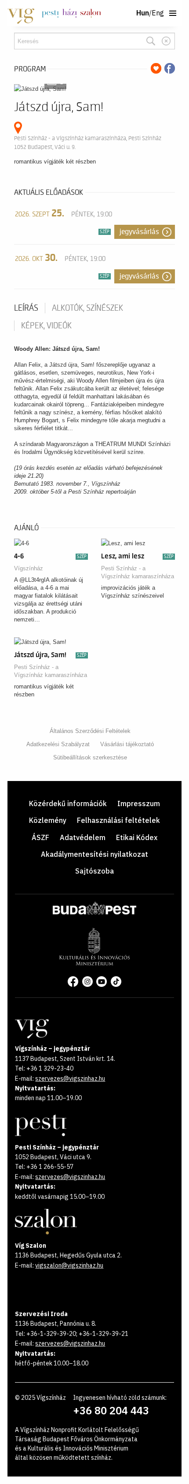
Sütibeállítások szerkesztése (90, 757)
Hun (142, 13)
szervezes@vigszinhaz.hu (70, 1078)
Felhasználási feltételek (118, 820)
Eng (158, 13)
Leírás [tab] (26, 308)
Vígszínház (28, 568)
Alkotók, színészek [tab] (87, 308)
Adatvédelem (82, 837)
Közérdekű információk (68, 803)
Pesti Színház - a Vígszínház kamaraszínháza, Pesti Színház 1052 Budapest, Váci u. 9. (87, 142)
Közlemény (47, 820)
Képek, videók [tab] (46, 326)
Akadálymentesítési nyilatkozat (94, 854)
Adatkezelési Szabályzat (58, 744)
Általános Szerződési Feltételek (90, 731)
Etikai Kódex (136, 837)
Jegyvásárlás (139, 232)
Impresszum (138, 803)
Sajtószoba (94, 871)
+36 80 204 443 (111, 1410)
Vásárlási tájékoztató (127, 744)
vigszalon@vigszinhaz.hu (69, 1265)
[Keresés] (150, 41)
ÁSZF (40, 837)
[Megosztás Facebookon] (169, 68)
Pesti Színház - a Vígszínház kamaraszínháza (137, 572)
